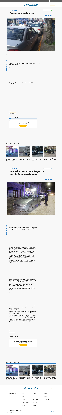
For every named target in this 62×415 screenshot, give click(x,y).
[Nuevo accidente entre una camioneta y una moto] (37, 151)
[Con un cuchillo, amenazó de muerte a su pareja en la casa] (12, 151)
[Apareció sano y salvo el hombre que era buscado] (25, 151)
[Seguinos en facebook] (15, 388)
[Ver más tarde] (43, 15)
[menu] (7, 5)
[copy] (51, 15)
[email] (50, 15)
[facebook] (46, 15)
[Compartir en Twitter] (48, 15)
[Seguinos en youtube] (11, 388)
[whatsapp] (45, 15)
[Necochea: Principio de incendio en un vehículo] (50, 151)
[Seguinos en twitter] (9, 388)
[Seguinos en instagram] (13, 388)
